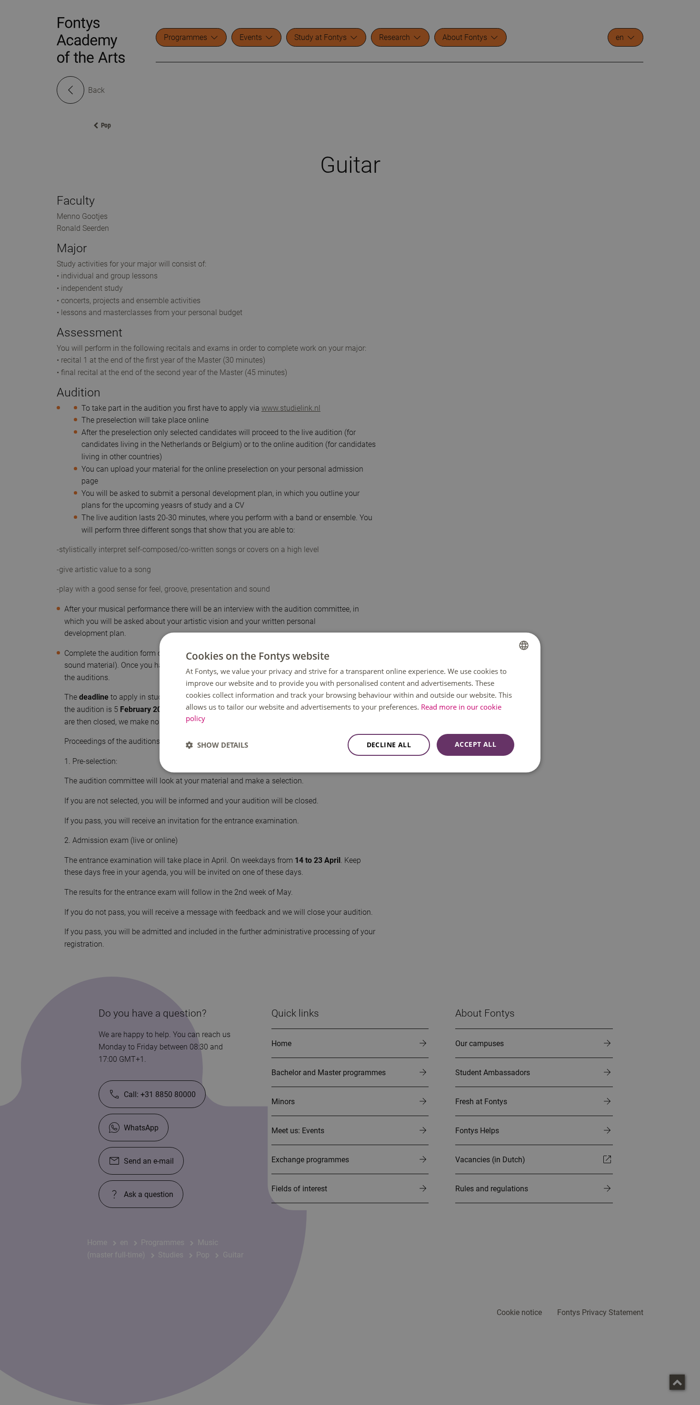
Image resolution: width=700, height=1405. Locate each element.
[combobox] (524, 645)
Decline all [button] (389, 744)
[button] (217, 745)
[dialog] (350, 702)
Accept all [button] (475, 744)
